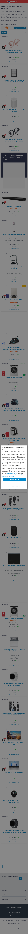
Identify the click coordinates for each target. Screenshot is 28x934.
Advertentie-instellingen (12, 473)
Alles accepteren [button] (14, 479)
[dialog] (14, 467)
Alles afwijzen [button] (14, 483)
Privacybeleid (11, 476)
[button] (14, 486)
